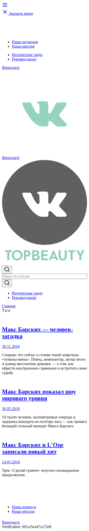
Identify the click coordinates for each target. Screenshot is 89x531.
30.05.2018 (11, 409)
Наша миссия (23, 46)
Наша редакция (25, 42)
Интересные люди (27, 55)
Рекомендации (24, 59)
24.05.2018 (11, 462)
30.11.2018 (11, 346)
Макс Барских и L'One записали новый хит (33, 448)
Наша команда (24, 507)
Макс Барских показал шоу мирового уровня (39, 394)
